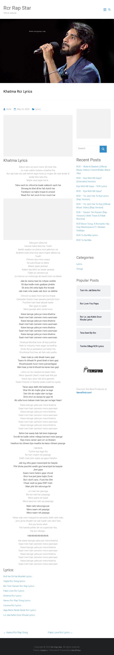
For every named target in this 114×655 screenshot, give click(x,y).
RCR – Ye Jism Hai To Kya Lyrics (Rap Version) (92, 198)
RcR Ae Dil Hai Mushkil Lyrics (17, 576)
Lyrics (38, 109)
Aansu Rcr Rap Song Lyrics (16, 600)
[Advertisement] (38, 136)
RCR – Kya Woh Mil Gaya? (89, 191)
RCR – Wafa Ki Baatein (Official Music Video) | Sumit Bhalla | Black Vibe (93, 170)
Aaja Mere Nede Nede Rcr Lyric (19, 610)
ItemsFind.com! (84, 392)
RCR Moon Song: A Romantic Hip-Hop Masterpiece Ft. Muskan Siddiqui (93, 227)
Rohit (8, 109)
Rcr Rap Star (17, 8)
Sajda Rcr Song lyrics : (14, 581)
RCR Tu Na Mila (83, 240)
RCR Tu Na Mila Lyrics (87, 235)
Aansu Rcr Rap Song (15, 632)
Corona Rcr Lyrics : (12, 605)
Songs (79, 268)
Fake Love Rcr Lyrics (60, 632)
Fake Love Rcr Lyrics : (14, 591)
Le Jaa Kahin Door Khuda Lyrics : (19, 615)
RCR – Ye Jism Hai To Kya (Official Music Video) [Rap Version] (93, 206)
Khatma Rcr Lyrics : (12, 595)
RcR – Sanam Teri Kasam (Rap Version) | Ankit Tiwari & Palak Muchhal (91, 215)
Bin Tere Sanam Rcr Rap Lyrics (18, 586)
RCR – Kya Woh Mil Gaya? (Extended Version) (89, 180)
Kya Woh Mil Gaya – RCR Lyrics (91, 186)
